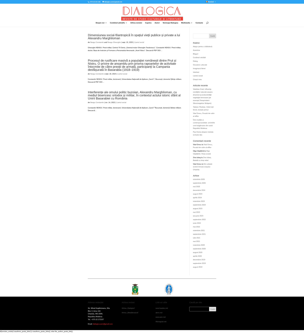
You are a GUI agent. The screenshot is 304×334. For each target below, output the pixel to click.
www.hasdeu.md (162, 308)
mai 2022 (196, 227)
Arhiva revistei (136, 23)
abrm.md (159, 313)
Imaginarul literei (199, 68)
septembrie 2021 (199, 234)
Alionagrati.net (161, 321)
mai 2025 (196, 186)
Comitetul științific (117, 23)
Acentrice (196, 50)
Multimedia (185, 23)
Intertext (196, 72)
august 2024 (197, 194)
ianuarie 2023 (198, 216)
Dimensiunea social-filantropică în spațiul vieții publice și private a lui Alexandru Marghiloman (134, 36)
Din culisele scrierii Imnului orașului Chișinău (202, 167)
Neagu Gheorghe (114, 42)
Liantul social (139, 42)
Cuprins (148, 23)
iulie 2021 (196, 238)
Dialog (195, 61)
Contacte (199, 23)
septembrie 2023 (199, 205)
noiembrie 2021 (199, 230)
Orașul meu (197, 79)
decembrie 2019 (199, 260)
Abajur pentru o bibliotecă (202, 46)
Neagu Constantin (97, 42)
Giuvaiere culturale (200, 65)
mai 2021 (196, 241)
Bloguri (195, 54)
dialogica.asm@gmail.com (103, 324)
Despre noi (100, 23)
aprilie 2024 (197, 198)
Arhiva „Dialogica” (128, 308)
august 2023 (197, 208)
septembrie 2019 (199, 263)
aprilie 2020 (197, 256)
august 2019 (197, 267)
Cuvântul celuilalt (199, 57)
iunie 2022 (197, 223)
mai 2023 (196, 212)
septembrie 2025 (199, 183)
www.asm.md (161, 317)
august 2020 (197, 252)
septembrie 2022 (199, 219)
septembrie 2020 (199, 249)
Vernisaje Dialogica (170, 23)
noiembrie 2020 (199, 245)
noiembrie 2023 (199, 201)
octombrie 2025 (199, 179)
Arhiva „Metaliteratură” (130, 313)
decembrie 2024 (199, 190)
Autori (157, 23)
